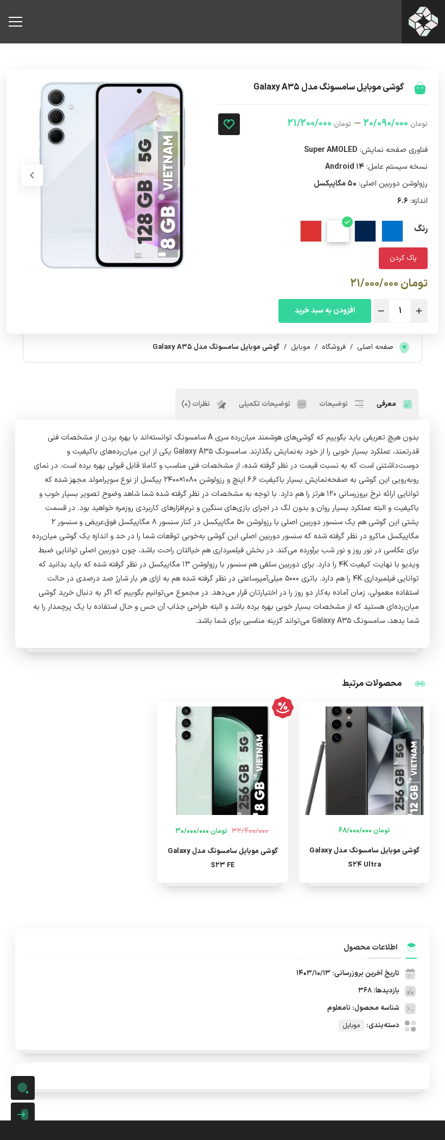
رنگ (421, 228)
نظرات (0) (196, 404)
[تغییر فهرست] (15, 22)
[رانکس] (423, 21)
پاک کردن (403, 258)
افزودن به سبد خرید (325, 310)
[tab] (395, 404)
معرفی (387, 404)
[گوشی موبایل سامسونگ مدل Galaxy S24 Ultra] (364, 760)
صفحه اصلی (375, 347)
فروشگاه (334, 347)
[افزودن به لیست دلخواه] (229, 124)
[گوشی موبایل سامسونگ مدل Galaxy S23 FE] (222, 760)
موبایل (300, 347)
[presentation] (32, 175)
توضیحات (334, 404)
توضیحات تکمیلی (265, 404)
